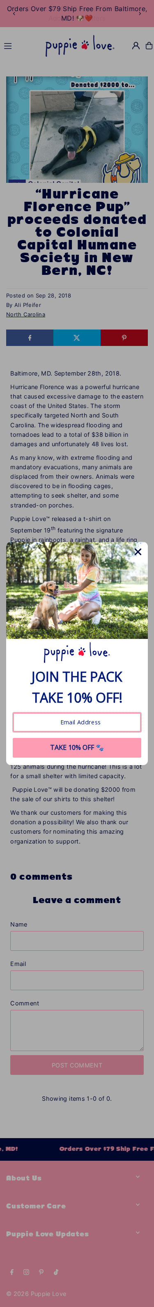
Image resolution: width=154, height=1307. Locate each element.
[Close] (138, 551)
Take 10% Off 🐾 (77, 747)
